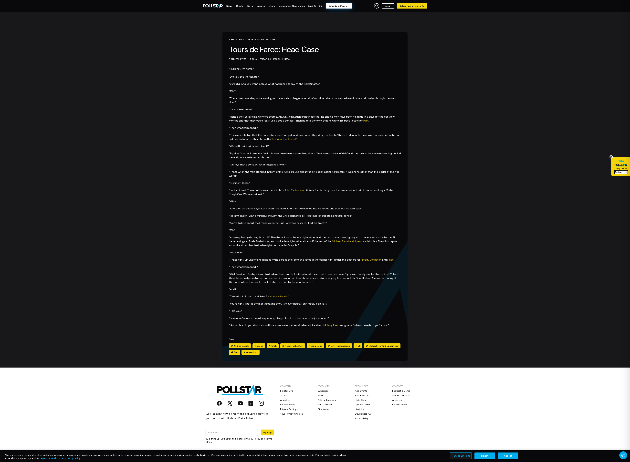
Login (388, 5)
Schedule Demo (338, 5)
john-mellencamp (339, 345)
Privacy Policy (252, 438)
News (287, 59)
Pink (365, 120)
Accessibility (361, 418)
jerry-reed (315, 345)
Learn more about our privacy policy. (61, 458)
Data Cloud (361, 400)
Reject (484, 455)
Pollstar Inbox (399, 404)
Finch (390, 259)
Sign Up (267, 432)
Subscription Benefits (412, 5)
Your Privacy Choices (291, 413)
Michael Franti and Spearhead (350, 241)
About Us (285, 400)
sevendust (250, 352)
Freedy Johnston (371, 259)
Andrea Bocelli (278, 296)
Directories (323, 409)
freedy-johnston (292, 345)
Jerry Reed (332, 325)
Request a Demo (401, 390)
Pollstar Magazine (327, 400)
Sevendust (278, 139)
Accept (508, 455)
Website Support (401, 395)
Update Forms (362, 404)
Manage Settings (461, 455)
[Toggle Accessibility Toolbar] (623, 455)
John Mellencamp (294, 190)
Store (283, 395)
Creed (292, 139)
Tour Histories (325, 404)
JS (358, 345)
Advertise (397, 400)
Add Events (361, 390)
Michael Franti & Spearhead (382, 345)
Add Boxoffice (362, 395)
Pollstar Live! (287, 390)
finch (273, 345)
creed (258, 345)
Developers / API (364, 413)
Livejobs (359, 409)
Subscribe (323, 390)
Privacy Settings (289, 409)
